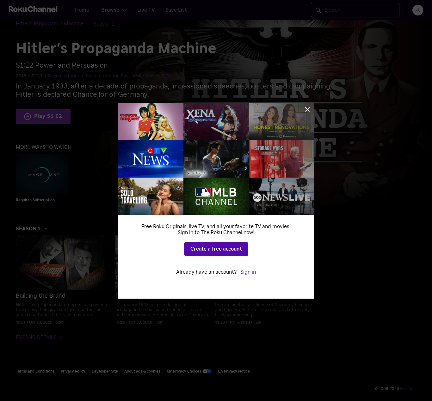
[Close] (307, 109)
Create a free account (216, 249)
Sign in (248, 272)
